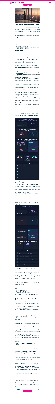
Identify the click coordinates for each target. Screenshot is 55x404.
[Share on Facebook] (17, 28)
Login (41, 0)
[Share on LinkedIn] (19, 28)
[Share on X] (18, 28)
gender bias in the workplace (28, 86)
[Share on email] (20, 27)
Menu (44, 0)
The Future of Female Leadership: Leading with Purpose (22, 57)
